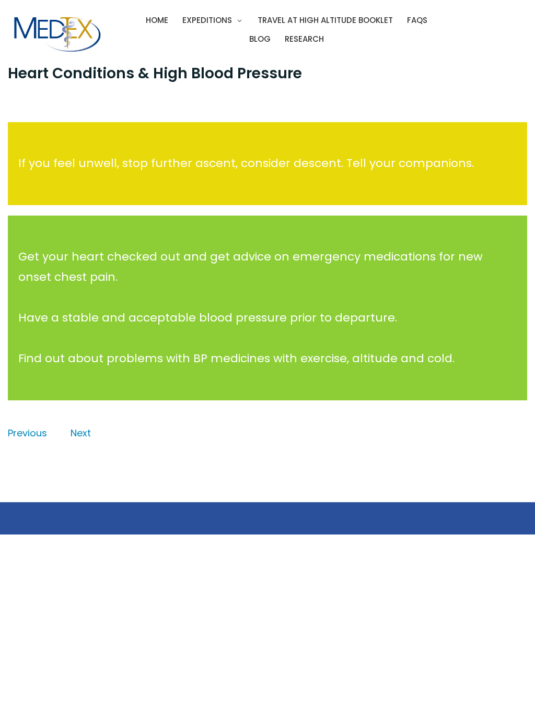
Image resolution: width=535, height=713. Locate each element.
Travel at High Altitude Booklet (325, 20)
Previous (27, 432)
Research (304, 38)
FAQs (417, 20)
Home (157, 20)
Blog (260, 38)
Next (81, 432)
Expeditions (207, 20)
